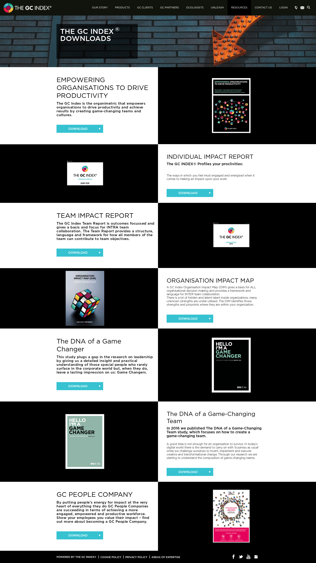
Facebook (233, 557)
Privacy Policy (136, 557)
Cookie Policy (110, 557)
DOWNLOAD (78, 128)
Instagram (256, 557)
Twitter (241, 557)
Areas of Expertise (165, 557)
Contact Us (263, 7)
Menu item (296, 8)
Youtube (248, 557)
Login (283, 7)
